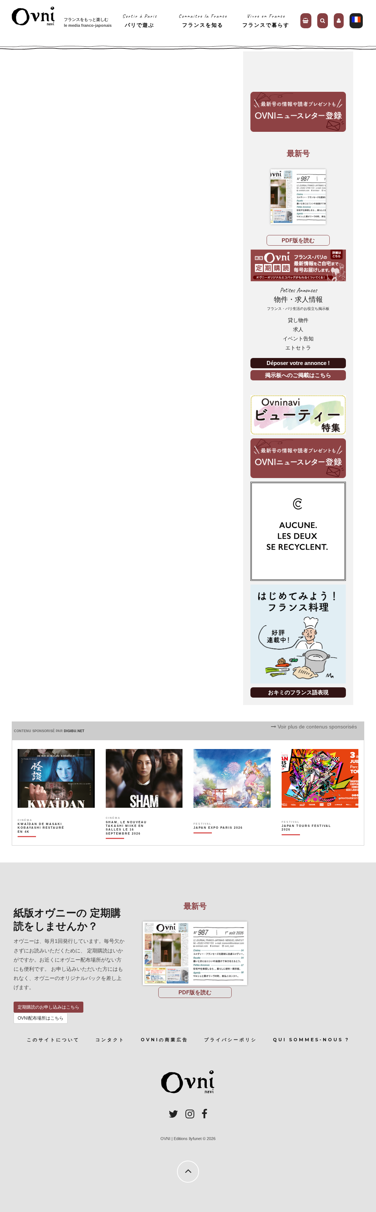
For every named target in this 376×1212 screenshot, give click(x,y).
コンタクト (110, 1039)
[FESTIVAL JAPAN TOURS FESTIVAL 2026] (307, 840)
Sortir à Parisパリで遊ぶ (139, 20)
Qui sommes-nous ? (311, 1039)
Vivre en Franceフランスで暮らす (265, 20)
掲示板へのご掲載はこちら (298, 375)
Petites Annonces (298, 298)
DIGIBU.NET (74, 731)
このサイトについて (53, 1039)
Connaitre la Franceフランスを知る (202, 20)
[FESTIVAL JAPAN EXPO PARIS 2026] (218, 840)
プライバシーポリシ (230, 1039)
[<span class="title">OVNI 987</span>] (298, 197)
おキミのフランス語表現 (298, 692)
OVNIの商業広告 (164, 1039)
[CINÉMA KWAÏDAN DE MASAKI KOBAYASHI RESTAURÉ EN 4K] (43, 840)
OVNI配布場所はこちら (41, 1018)
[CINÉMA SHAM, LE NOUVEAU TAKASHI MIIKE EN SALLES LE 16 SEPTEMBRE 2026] (131, 840)
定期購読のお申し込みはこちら (48, 1007)
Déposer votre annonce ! (298, 363)
